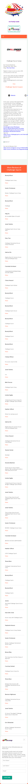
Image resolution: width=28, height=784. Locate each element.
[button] (24, 739)
